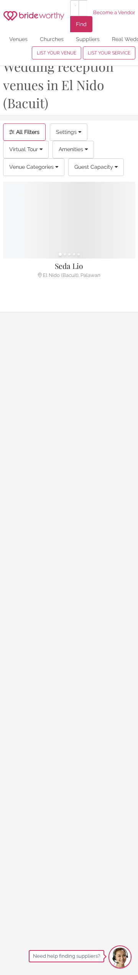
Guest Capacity (94, 167)
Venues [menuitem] (18, 39)
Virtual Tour (24, 149)
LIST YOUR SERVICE (109, 53)
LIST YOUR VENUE (56, 53)
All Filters (27, 132)
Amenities (72, 149)
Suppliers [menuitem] (88, 39)
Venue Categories (32, 167)
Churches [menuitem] (52, 39)
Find (81, 24)
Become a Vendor (114, 12)
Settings (67, 132)
